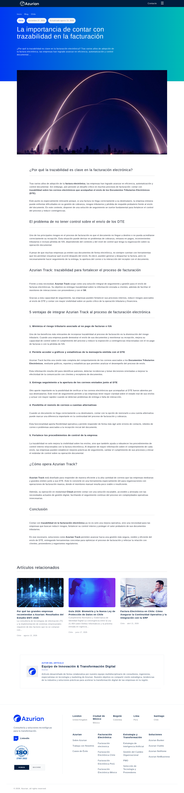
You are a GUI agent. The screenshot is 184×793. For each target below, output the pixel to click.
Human (22, 767)
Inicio (19, 14)
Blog (26, 14)
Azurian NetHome (157, 751)
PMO (125, 761)
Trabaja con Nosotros (83, 746)
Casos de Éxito (80, 751)
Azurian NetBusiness (159, 757)
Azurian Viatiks (156, 746)
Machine (37, 767)
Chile (33, 14)
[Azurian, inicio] (35, 718)
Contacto (152, 3)
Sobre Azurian (80, 740)
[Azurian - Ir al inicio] (29, 3)
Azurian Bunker (156, 740)
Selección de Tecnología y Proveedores (129, 769)
